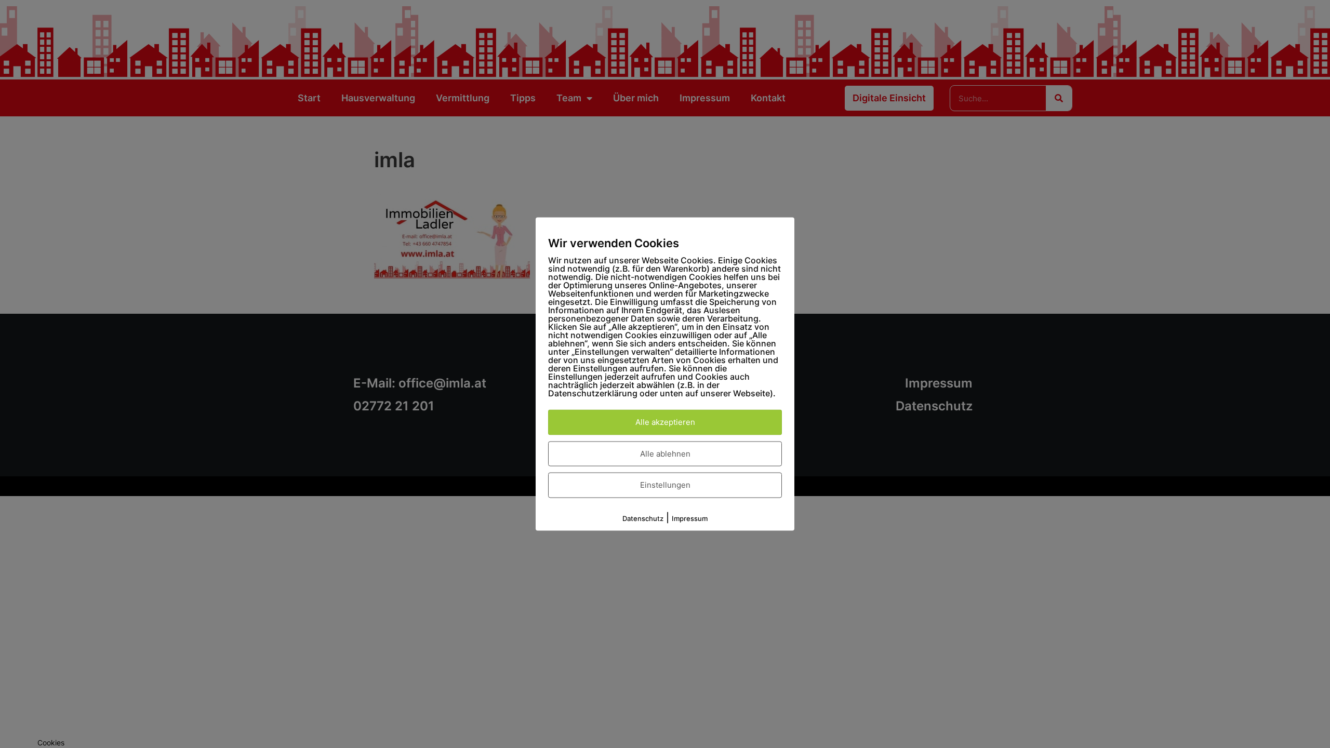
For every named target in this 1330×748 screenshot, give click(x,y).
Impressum (690, 518)
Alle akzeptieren (665, 422)
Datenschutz (642, 518)
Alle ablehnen (665, 453)
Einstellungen (665, 485)
